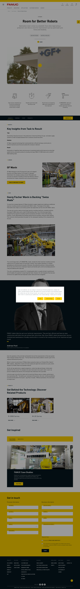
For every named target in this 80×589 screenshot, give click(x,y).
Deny (40, 298)
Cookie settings (49, 298)
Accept (58, 298)
